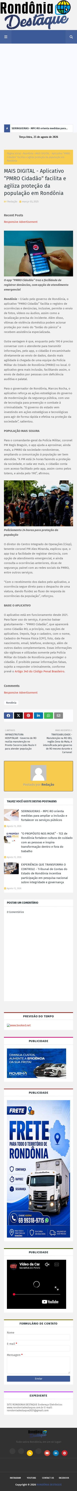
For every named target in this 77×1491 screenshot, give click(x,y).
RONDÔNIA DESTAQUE (49, 1484)
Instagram (15, 1478)
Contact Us (48, 1478)
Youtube (31, 1478)
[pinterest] (65, 1453)
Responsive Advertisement (21, 222)
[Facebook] (38, 1451)
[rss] (30, 1453)
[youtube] (47, 1453)
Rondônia (28, 153)
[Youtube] (21, 1451)
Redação (12, 201)
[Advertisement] (38, 84)
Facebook (64, 1478)
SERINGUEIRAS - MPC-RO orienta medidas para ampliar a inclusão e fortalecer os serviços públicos (39, 129)
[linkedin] (56, 1453)
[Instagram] (12, 1451)
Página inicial (14, 153)
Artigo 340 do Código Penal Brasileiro (39, 671)
